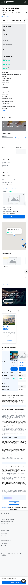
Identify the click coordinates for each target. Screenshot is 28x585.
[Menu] (1, 2)
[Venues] (25, 2)
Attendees (4, 136)
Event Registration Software (7, 521)
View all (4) (4, 110)
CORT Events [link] (7, 267)
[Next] (26, 21)
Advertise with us (5, 550)
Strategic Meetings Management (8, 525)
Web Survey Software (6, 528)
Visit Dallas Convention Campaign (6, 328)
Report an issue (5, 507)
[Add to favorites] (26, 12)
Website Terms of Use (6, 547)
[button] (12, 138)
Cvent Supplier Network (6, 513)
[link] (12, 261)
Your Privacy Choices (6, 540)
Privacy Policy (4, 543)
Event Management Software (7, 519)
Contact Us (3, 535)
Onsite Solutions (5, 515)
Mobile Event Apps (5, 523)
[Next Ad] (26, 203)
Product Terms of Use (6, 545)
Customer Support (5, 538)
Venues (4, 5)
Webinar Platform (5, 530)
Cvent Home (4, 533)
